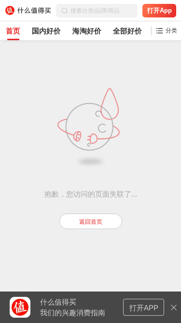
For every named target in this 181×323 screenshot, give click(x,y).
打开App (159, 10)
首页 (13, 31)
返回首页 (90, 221)
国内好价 (46, 31)
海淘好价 (86, 31)
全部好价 (127, 31)
